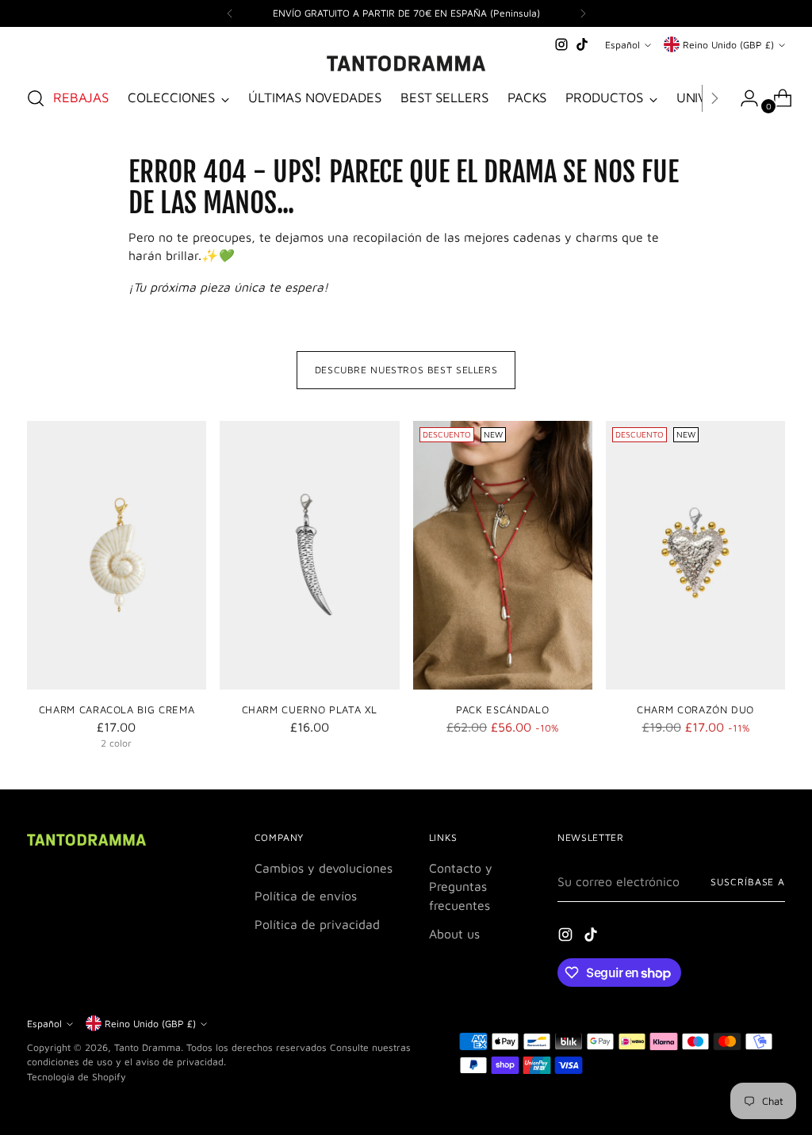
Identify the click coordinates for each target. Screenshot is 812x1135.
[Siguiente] (582, 13)
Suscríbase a (747, 882)
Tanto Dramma (147, 1047)
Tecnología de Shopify (76, 1077)
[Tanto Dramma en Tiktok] (582, 44)
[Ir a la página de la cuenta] (743, 98)
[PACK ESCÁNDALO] (502, 555)
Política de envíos (306, 896)
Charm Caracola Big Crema (117, 709)
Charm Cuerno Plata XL (310, 709)
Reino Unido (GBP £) (728, 45)
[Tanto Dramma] (406, 63)
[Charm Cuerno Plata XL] (309, 555)
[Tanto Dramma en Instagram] (561, 44)
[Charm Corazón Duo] (695, 555)
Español (622, 45)
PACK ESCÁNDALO (502, 709)
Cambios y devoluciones (324, 868)
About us (454, 934)
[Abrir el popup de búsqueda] (36, 98)
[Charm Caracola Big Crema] (116, 555)
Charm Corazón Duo (695, 709)
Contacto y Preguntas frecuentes (460, 886)
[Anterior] (230, 13)
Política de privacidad (317, 924)
